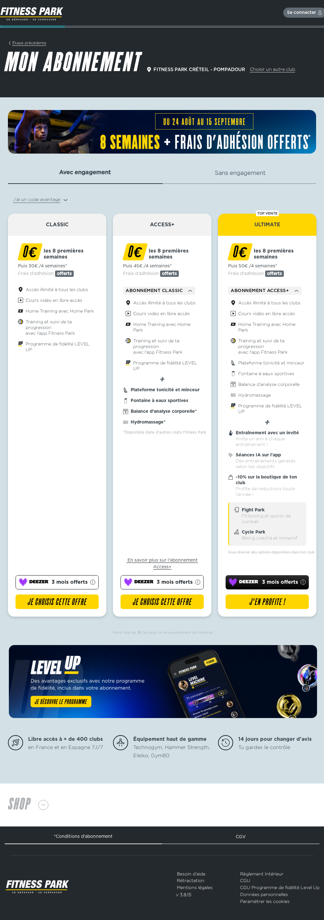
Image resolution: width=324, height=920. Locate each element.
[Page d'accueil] (31, 12)
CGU (245, 880)
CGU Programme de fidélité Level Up (280, 887)
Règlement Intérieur (262, 873)
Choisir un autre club (272, 69)
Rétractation (190, 880)
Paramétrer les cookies (265, 901)
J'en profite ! (267, 602)
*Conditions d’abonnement (83, 836)
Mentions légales (195, 887)
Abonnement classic (154, 291)
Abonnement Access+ (260, 291)
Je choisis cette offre (57, 602)
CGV (241, 836)
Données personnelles (264, 894)
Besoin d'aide (191, 873)
